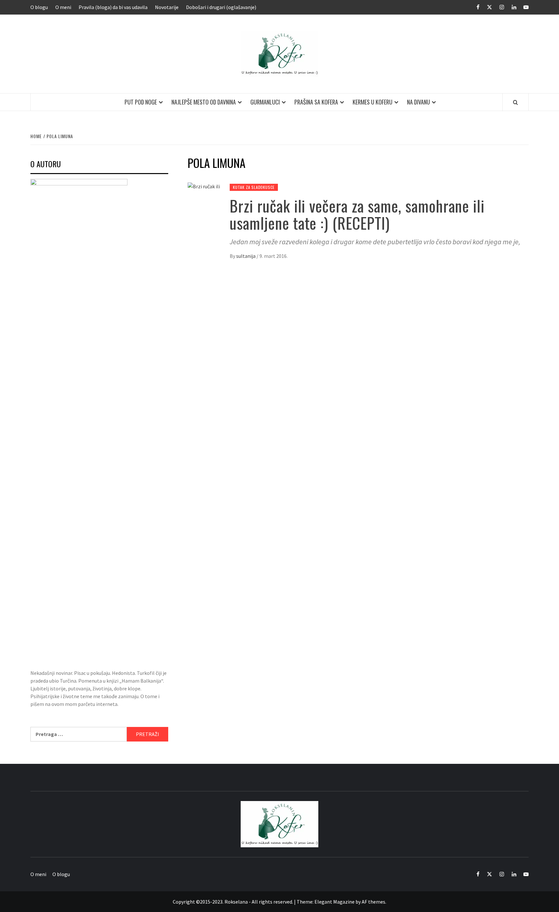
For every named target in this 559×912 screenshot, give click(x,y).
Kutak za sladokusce (254, 187)
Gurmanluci (265, 102)
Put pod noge (141, 102)
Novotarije (167, 7)
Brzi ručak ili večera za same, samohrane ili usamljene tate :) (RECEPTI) (357, 214)
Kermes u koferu (372, 102)
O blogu (39, 7)
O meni (63, 7)
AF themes (373, 901)
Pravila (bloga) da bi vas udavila (113, 7)
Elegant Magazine (334, 901)
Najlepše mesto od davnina (203, 102)
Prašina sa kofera (316, 102)
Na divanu (418, 102)
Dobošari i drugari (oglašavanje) (221, 7)
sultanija (246, 256)
